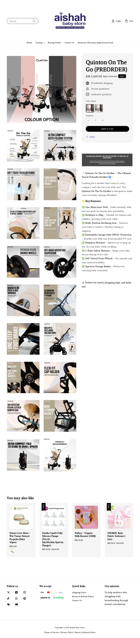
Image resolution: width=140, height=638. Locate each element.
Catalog (38, 42)
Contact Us (77, 600)
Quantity (89, 115)
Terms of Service (51, 632)
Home (29, 42)
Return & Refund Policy (83, 596)
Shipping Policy (79, 592)
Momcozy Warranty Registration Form (95, 42)
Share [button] (92, 136)
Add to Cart (107, 128)
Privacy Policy (67, 632)
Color (91, 101)
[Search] (34, 21)
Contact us (69, 42)
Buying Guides (54, 42)
